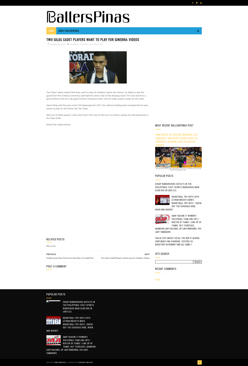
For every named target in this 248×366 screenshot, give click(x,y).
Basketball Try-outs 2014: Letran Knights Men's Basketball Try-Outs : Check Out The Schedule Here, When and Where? (178, 203)
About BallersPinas (69, 31)
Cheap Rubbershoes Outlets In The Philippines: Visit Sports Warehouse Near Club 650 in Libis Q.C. (177, 187)
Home (51, 31)
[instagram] (196, 3)
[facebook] (192, 3)
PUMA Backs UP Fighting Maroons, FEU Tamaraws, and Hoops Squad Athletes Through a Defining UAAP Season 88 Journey (176, 140)
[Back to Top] (199, 362)
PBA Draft (98, 44)
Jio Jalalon (84, 44)
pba (91, 44)
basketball (74, 44)
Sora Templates (60, 362)
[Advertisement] (179, 57)
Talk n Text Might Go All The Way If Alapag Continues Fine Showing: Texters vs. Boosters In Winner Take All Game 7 (177, 241)
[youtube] (201, 3)
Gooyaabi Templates (85, 362)
